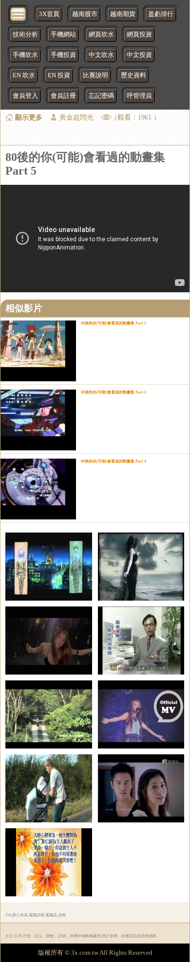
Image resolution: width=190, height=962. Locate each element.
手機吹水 (25, 55)
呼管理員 (139, 95)
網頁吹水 (101, 34)
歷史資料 (133, 75)
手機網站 (63, 34)
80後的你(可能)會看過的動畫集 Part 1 (113, 323)
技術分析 (25, 34)
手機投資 (63, 55)
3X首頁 (49, 14)
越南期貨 (122, 14)
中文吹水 (101, 55)
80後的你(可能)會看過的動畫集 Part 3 (113, 392)
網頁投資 (139, 34)
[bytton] (18, 13)
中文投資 (139, 55)
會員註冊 (63, 95)
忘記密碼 (101, 95)
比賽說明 (95, 75)
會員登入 (25, 95)
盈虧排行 (160, 14)
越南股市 (84, 14)
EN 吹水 (24, 75)
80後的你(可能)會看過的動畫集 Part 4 (113, 461)
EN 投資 (59, 75)
